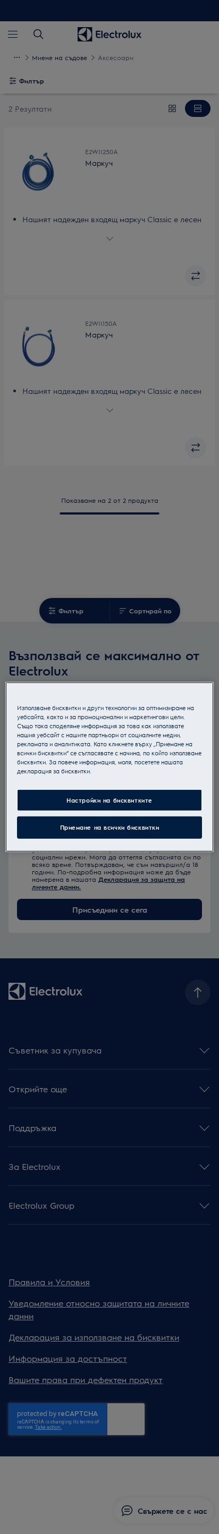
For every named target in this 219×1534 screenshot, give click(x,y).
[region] (109, 767)
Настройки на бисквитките (109, 800)
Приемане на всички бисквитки (109, 827)
